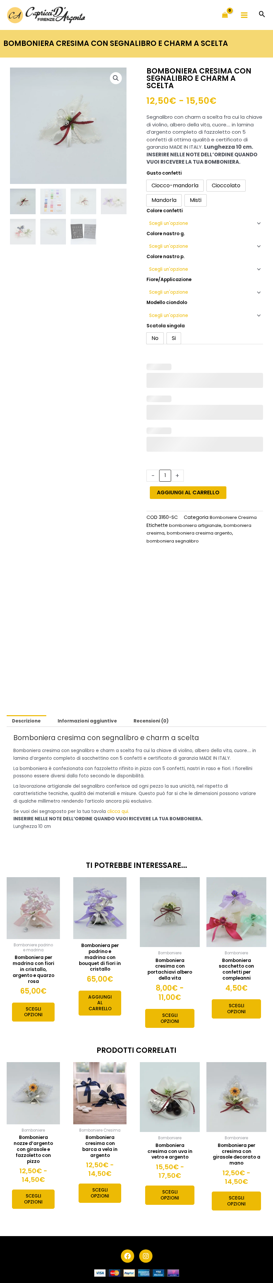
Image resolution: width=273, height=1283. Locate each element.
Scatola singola (165, 326)
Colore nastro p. (165, 256)
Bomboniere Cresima (233, 517)
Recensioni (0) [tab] (151, 721)
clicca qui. (118, 811)
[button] (262, 15)
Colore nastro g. (165, 234)
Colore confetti (164, 211)
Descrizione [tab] (26, 721)
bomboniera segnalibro (172, 541)
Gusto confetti (164, 173)
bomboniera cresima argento (199, 533)
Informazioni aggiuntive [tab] (87, 721)
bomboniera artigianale (195, 525)
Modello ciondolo (166, 302)
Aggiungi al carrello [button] (100, 1003)
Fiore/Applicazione (168, 279)
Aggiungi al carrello (188, 492)
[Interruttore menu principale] (244, 15)
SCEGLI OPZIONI (33, 1012)
